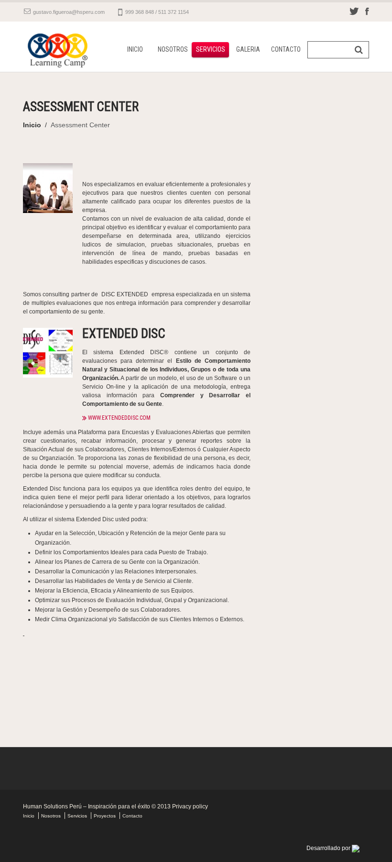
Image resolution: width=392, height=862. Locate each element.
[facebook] (367, 11)
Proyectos (105, 815)
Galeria (248, 49)
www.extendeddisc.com (119, 417)
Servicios (210, 49)
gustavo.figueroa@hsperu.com (69, 12)
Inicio (135, 49)
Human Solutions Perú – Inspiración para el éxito (86, 806)
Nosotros (173, 49)
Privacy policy (190, 806)
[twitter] (354, 11)
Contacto (286, 49)
